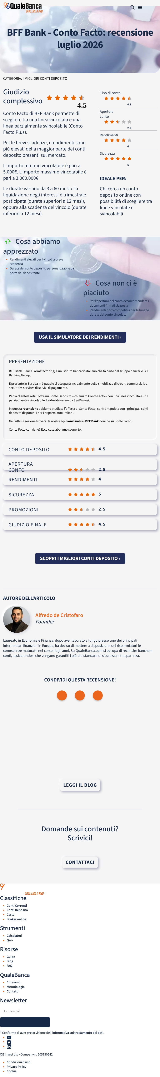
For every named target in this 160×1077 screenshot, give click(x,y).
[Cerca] (133, 7)
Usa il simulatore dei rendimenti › (80, 337)
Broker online (16, 919)
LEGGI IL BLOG (80, 785)
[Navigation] (140, 7)
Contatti (13, 991)
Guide (11, 956)
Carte (10, 914)
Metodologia (16, 987)
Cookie (11, 1071)
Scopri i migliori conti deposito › (80, 558)
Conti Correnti (17, 905)
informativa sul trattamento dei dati (77, 1032)
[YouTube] (9, 1037)
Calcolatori (14, 935)
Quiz (10, 940)
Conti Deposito (17, 910)
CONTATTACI (80, 862)
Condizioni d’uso (18, 1062)
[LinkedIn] (9, 1046)
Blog (10, 961)
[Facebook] (9, 1041)
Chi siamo (13, 982)
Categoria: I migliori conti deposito (35, 78)
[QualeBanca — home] (80, 889)
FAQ (9, 965)
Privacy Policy (16, 1066)
